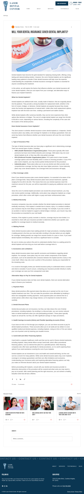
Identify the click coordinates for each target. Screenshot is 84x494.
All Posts (5, 15)
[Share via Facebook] (12, 379)
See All (79, 393)
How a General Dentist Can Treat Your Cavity (41, 414)
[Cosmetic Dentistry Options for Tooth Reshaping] (15, 403)
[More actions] (71, 27)
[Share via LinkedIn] (20, 379)
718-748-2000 (66, 486)
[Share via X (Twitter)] (16, 379)
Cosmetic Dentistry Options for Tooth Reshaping (14, 414)
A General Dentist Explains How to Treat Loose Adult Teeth (67, 414)
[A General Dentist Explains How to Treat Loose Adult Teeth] (68, 403)
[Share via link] (24, 379)
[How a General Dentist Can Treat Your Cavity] (42, 403)
